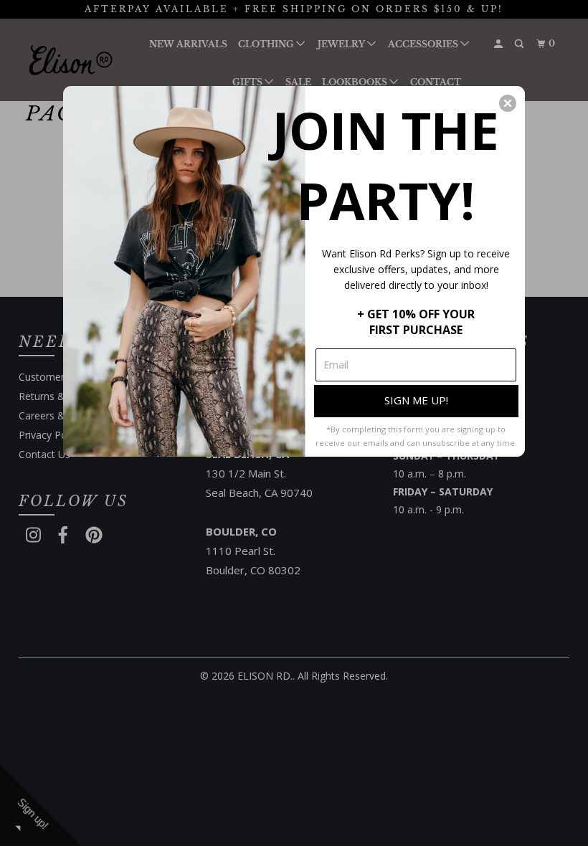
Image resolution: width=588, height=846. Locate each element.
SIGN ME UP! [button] (416, 400)
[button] (507, 103)
